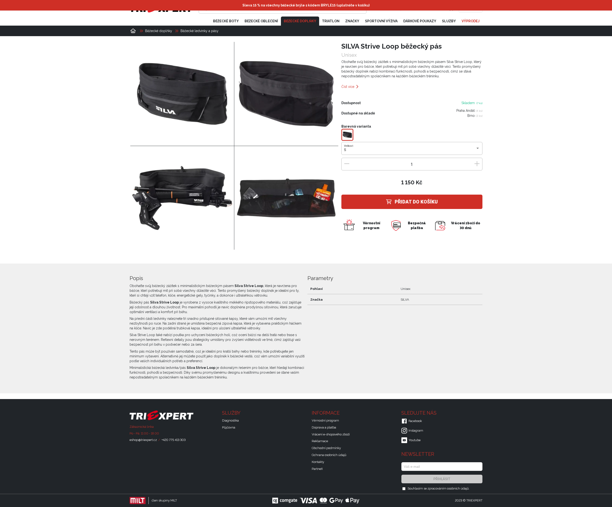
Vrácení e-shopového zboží (331, 434)
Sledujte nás (419, 413)
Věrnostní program (325, 420)
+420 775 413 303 (174, 440)
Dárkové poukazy (419, 21)
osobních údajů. (458, 488)
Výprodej (471, 21)
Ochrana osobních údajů (329, 455)
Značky (352, 21)
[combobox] (412, 150)
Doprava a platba (324, 427)
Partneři (317, 469)
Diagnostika (230, 420)
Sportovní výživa (381, 21)
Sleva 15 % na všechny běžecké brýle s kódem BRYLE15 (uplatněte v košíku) (306, 5)
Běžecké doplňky (300, 21)
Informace (326, 413)
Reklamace (320, 441)
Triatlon (330, 21)
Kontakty (318, 462)
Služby (449, 21)
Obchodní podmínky (326, 448)
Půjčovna (228, 427)
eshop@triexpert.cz (143, 440)
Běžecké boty (226, 21)
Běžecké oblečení (261, 21)
